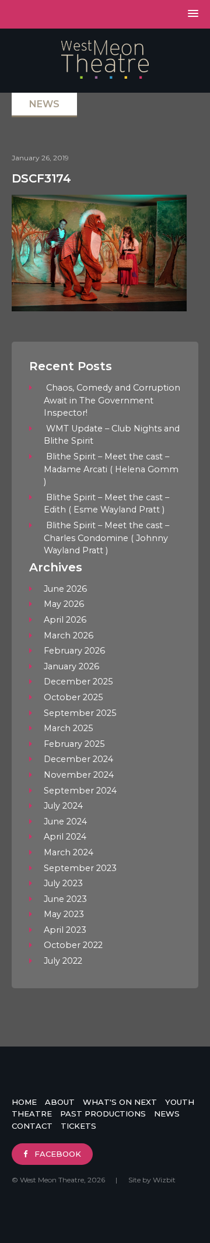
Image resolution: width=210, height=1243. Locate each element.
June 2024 (65, 821)
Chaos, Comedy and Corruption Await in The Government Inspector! (112, 400)
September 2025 (80, 713)
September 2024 (80, 790)
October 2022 (73, 945)
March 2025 (68, 728)
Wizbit (164, 1179)
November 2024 (79, 775)
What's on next (120, 1102)
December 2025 (78, 681)
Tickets (78, 1125)
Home (24, 1102)
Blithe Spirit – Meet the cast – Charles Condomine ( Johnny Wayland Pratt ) (106, 538)
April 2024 (65, 836)
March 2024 (68, 852)
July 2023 (63, 883)
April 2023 (65, 930)
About (60, 1102)
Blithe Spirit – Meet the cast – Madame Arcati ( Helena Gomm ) (111, 469)
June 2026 (65, 589)
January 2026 (71, 666)
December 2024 (78, 759)
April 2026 (65, 620)
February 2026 (74, 650)
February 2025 (74, 744)
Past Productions (103, 1113)
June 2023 (65, 899)
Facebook (56, 1153)
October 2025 (73, 697)
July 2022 (63, 961)
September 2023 (80, 868)
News (167, 1113)
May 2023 (64, 914)
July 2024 (63, 805)
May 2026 (64, 604)
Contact (32, 1125)
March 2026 (68, 635)
